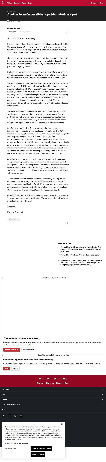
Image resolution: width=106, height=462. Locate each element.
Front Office (14, 219)
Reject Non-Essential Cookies (41, 448)
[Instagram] (15, 416)
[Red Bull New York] (4, 3)
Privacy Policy (15, 439)
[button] (35, 3)
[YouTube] (21, 416)
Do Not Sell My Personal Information (16, 443)
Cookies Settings (10, 448)
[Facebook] (9, 416)
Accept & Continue (38, 454)
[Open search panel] (88, 3)
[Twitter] (4, 416)
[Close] (62, 424)
